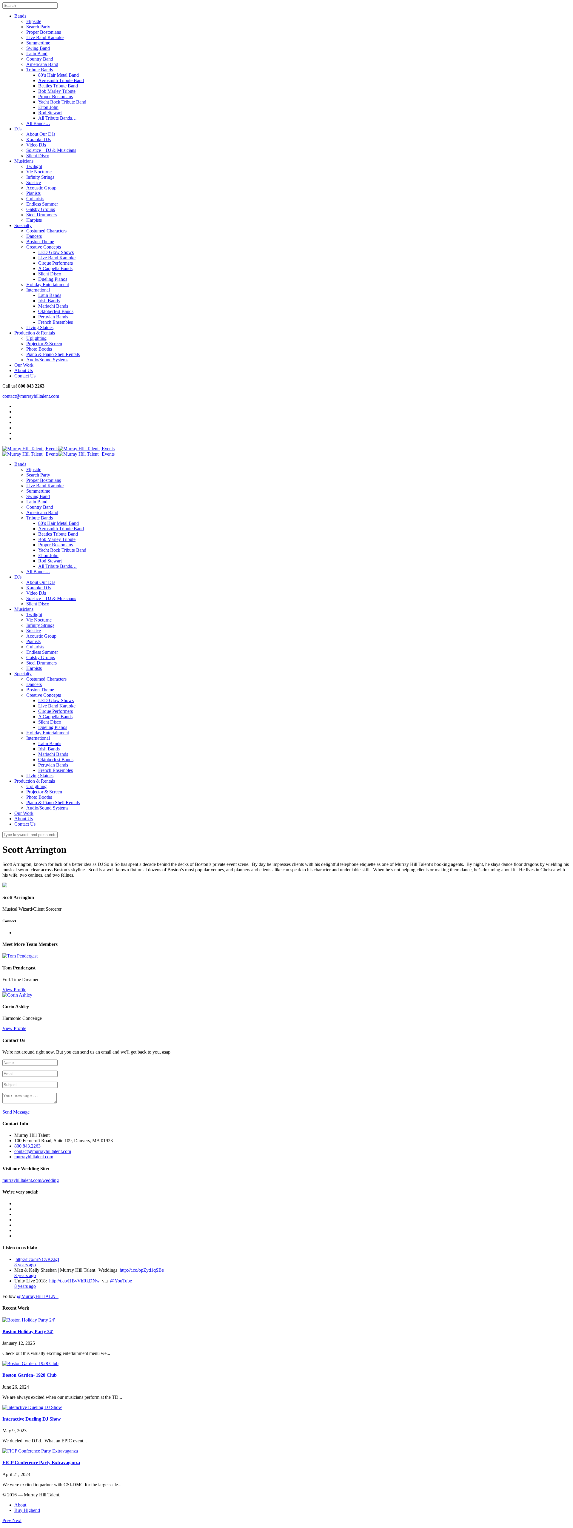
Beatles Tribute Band (58, 85)
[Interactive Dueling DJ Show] (32, 1407)
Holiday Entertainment (47, 284)
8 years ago (25, 1264)
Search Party (38, 26)
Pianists (33, 193)
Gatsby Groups (40, 209)
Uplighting (36, 338)
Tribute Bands (39, 69)
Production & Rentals (34, 332)
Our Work (23, 365)
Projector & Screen (44, 343)
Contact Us (25, 375)
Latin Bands (49, 295)
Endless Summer (42, 203)
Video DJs (36, 144)
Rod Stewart (50, 112)
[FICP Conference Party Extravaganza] (40, 1450)
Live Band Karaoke (45, 37)
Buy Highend (27, 1510)
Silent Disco (37, 155)
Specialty (23, 225)
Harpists (34, 220)
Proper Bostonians (43, 32)
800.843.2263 (27, 1145)
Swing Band (38, 48)
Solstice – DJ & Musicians (51, 150)
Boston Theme (40, 241)
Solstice (33, 182)
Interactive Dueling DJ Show (31, 1418)
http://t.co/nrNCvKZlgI (37, 1259)
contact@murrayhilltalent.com (30, 396)
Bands (20, 15)
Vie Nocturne (39, 171)
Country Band (39, 58)
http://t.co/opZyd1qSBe (142, 1270)
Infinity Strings (40, 177)
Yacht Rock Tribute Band (62, 101)
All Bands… (38, 123)
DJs (17, 128)
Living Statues (39, 327)
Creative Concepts (43, 246)
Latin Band (36, 53)
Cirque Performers (55, 263)
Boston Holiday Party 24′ (27, 1331)
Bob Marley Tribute (57, 91)
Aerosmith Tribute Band (61, 80)
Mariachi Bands (53, 306)
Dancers (34, 236)
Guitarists (35, 198)
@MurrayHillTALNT (37, 1296)
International (38, 289)
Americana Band (42, 64)
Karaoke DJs (38, 139)
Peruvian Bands (53, 316)
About (20, 1504)
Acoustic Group (41, 187)
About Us (23, 370)
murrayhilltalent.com (33, 1156)
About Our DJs (40, 134)
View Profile (14, 989)
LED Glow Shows (56, 252)
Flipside (33, 21)
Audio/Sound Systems (47, 359)
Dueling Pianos (52, 279)
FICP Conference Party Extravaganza (41, 1462)
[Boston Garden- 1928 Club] (30, 1363)
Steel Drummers (41, 214)
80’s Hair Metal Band (58, 75)
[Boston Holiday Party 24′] (28, 1319)
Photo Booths (39, 348)
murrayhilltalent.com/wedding (30, 1180)
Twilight (34, 166)
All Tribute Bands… (57, 118)
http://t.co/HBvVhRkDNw (74, 1280)
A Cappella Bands (55, 268)
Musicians (23, 161)
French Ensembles (55, 322)
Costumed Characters (46, 230)
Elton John (48, 107)
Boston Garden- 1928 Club (29, 1375)
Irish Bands (49, 300)
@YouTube (121, 1280)
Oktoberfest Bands (55, 311)
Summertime (38, 42)
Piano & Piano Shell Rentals (53, 354)
